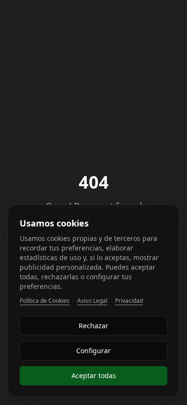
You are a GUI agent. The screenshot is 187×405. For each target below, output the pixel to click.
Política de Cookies (45, 301)
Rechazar (93, 325)
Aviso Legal (92, 301)
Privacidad (129, 301)
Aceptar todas (93, 375)
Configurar (93, 350)
